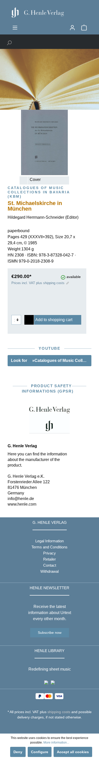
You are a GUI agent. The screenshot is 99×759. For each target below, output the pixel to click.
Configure (39, 752)
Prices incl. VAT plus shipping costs (37, 283)
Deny (17, 752)
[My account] (72, 27)
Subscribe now (49, 633)
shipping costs (58, 712)
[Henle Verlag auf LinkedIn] (53, 727)
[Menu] (15, 27)
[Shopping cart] (84, 27)
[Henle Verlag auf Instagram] (49, 727)
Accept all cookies (73, 752)
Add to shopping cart (53, 320)
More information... (56, 742)
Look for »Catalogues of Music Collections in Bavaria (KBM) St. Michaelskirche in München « (51, 360)
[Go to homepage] (49, 12)
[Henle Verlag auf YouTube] (45, 727)
